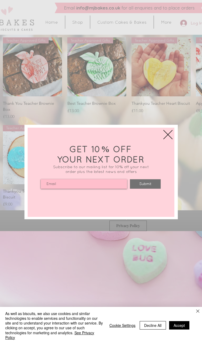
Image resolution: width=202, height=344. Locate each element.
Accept (179, 325)
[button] (168, 134)
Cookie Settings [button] (122, 325)
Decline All (152, 325)
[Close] (198, 311)
